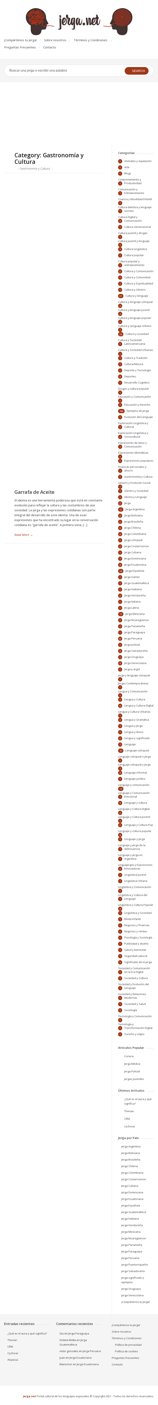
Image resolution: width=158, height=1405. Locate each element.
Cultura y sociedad (137, 334)
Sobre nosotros (55, 40)
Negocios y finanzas (137, 925)
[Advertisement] (79, 113)
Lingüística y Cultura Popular (135, 905)
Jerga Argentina (135, 509)
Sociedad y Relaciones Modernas (132, 996)
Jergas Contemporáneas (133, 683)
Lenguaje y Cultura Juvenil (134, 817)
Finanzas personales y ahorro (132, 468)
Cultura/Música (133, 364)
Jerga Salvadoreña (136, 651)
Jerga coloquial (133, 540)
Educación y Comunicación (134, 396)
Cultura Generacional (137, 227)
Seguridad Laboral (135, 956)
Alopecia (12, 1360)
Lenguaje (130, 744)
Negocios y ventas (135, 931)
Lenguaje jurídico (134, 779)
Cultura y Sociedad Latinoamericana (131, 342)
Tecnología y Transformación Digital (135, 1026)
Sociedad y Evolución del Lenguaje (133, 986)
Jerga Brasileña (133, 521)
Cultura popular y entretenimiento (131, 263)
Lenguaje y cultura (135, 803)
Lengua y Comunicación (133, 691)
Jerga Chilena (132, 528)
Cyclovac (129, 1126)
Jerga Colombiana (135, 534)
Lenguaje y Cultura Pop (138, 825)
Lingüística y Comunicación (134, 887)
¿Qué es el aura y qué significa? (27, 1333)
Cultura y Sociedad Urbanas (135, 350)
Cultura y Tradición (136, 358)
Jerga (127, 503)
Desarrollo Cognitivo (137, 382)
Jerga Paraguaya (134, 632)
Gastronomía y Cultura (35, 168)
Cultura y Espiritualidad (138, 283)
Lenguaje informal (135, 772)
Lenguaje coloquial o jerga (134, 756)
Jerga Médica (132, 1064)
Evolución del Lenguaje (138, 417)
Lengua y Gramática (136, 719)
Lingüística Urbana (135, 881)
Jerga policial (132, 644)
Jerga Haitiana (133, 589)
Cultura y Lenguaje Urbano (134, 326)
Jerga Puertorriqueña (134, 1264)
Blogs (127, 173)
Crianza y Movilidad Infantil (135, 199)
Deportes (130, 376)
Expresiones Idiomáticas (133, 452)
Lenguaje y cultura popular (134, 831)
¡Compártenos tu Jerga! (20, 40)
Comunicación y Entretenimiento (131, 191)
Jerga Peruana (133, 638)
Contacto (49, 47)
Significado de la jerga (138, 962)
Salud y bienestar (135, 950)
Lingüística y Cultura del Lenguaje (132, 897)
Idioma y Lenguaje (135, 497)
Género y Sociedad (136, 491)
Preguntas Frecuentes (20, 47)
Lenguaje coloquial (137, 750)
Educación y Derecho (137, 404)
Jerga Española (134, 571)
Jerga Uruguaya (134, 657)
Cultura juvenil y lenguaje (134, 241)
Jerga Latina (131, 607)
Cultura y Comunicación (138, 271)
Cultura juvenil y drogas (133, 233)
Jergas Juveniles (134, 1079)
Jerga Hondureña (135, 595)
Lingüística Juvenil (135, 875)
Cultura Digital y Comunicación (130, 219)
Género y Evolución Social (134, 483)
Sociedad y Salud (135, 1004)
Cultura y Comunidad (137, 277)
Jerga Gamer (132, 577)
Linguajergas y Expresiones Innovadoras (135, 866)
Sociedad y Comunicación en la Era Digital (134, 970)
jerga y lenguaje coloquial (134, 675)
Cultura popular (134, 255)
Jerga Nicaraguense (136, 620)
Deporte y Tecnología (137, 370)
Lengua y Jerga (133, 726)
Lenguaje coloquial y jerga (134, 764)
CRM (127, 1119)
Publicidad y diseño (136, 943)
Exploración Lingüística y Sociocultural (133, 434)
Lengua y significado (137, 738)
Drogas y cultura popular (133, 388)
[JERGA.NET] (79, 21)
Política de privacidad (128, 1345)
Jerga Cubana (132, 552)
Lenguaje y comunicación (133, 785)
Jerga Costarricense (136, 546)
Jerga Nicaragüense (133, 1238)
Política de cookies (126, 1351)
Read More (23, 535)
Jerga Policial (132, 1071)
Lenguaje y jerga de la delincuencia (131, 847)
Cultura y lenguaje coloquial (135, 302)
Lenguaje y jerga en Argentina (130, 857)
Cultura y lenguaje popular (134, 318)
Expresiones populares (138, 460)
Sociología (130, 1010)
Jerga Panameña (134, 626)
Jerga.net (29, 1396)
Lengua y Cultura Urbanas (134, 711)
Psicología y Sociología (138, 937)
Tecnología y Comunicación (135, 1016)
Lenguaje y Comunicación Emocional (134, 794)
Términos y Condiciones (90, 40)
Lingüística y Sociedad (138, 913)
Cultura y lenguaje (136, 296)
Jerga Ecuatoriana (135, 564)
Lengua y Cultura (134, 699)
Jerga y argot (132, 669)
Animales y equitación (138, 161)
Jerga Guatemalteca (136, 583)
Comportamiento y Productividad (130, 181)
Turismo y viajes (134, 1034)
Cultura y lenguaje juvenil (134, 310)
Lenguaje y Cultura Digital (134, 809)
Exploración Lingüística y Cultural (133, 425)
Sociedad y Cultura (136, 978)
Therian (129, 1111)
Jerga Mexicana (135, 614)
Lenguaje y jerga (134, 839)
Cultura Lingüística (135, 249)
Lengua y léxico (133, 732)
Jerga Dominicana (135, 558)
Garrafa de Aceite (34, 491)
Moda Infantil (132, 919)
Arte (126, 167)
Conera (129, 1056)
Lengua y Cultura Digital (138, 705)
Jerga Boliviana (133, 515)
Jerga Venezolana (135, 663)
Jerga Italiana (132, 601)
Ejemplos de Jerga (138, 411)
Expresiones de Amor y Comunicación (132, 444)
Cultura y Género (135, 289)
